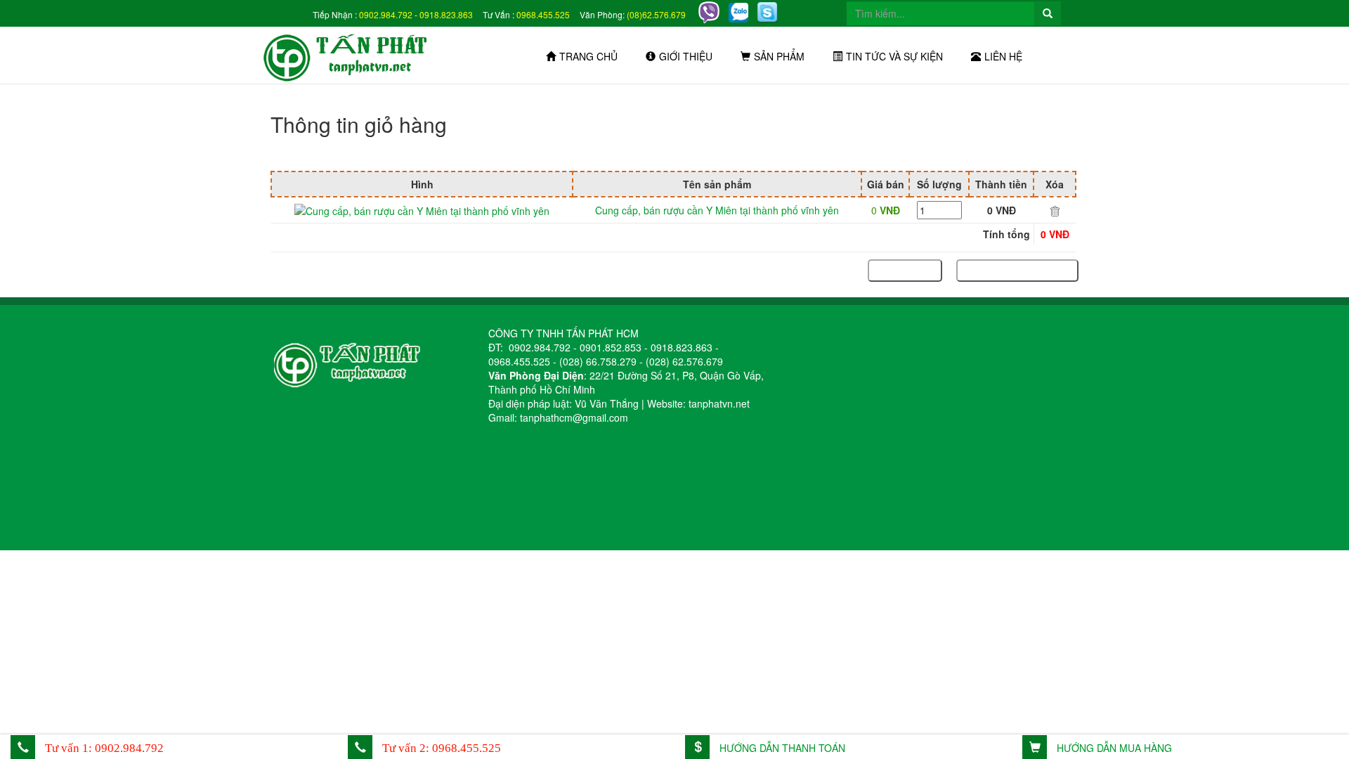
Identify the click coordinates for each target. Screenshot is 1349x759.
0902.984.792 (385, 14)
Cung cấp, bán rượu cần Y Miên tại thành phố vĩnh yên (717, 210)
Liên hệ (1003, 56)
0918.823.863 (446, 14)
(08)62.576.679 (656, 14)
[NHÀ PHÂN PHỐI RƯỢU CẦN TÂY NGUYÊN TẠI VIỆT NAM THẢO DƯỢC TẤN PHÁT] (353, 55)
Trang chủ (588, 56)
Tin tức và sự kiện (894, 56)
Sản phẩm (779, 56)
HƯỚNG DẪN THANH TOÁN (781, 748)
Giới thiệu (685, 56)
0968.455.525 (543, 14)
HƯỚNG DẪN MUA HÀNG (1113, 748)
